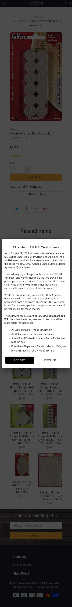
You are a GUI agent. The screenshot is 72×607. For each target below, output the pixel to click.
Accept (19, 360)
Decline (50, 360)
